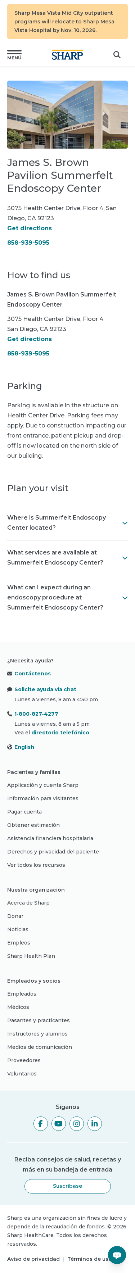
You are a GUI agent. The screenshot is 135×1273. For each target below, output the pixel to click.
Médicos (18, 1007)
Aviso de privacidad (33, 1259)
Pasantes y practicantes (38, 1020)
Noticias (17, 929)
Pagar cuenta (24, 811)
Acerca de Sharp (28, 903)
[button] (14, 54)
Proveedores (24, 1060)
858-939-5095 (28, 242)
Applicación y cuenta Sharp (42, 785)
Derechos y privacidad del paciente (53, 851)
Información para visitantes (42, 798)
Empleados (21, 994)
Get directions (29, 228)
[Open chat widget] (117, 1255)
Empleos (18, 942)
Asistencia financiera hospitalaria (50, 838)
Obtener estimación (33, 825)
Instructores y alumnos (37, 1033)
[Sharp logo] (67, 55)
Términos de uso (89, 1259)
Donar (15, 916)
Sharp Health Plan (31, 956)
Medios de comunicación (39, 1047)
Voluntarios (22, 1073)
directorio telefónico (60, 732)
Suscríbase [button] (67, 1186)
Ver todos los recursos (36, 865)
